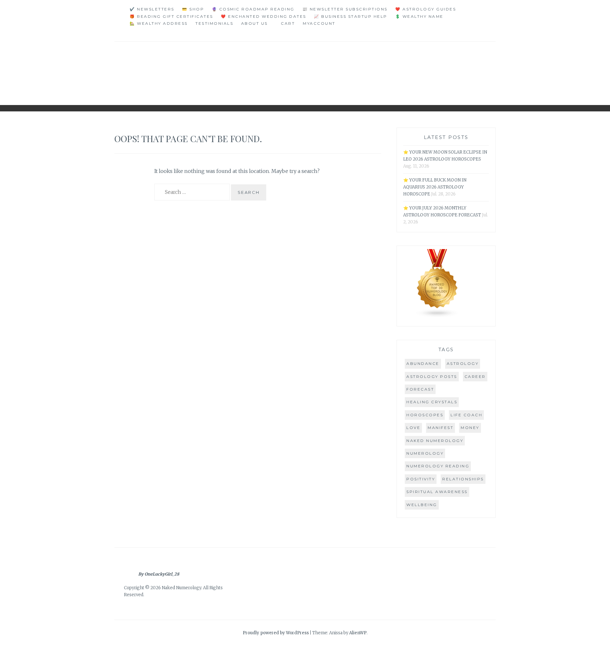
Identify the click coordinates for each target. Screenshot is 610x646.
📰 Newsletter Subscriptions (345, 9)
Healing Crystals (431, 401)
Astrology (463, 363)
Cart (288, 23)
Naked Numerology (434, 440)
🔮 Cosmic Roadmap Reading (253, 9)
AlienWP (358, 633)
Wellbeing (421, 504)
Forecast (420, 389)
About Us (254, 23)
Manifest (440, 427)
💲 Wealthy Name (419, 16)
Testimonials (214, 23)
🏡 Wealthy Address (159, 23)
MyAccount (319, 23)
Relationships (463, 479)
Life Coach (466, 414)
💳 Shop (193, 9)
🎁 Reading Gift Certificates (171, 16)
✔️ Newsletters (152, 9)
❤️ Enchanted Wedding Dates (263, 16)
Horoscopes (424, 414)
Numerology (425, 453)
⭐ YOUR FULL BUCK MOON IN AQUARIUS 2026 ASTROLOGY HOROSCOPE (434, 187)
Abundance (422, 363)
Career (475, 376)
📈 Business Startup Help (350, 16)
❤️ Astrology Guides (425, 9)
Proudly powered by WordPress (276, 633)
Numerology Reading (437, 466)
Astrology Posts (431, 376)
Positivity (420, 479)
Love (413, 427)
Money (470, 427)
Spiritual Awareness (437, 491)
